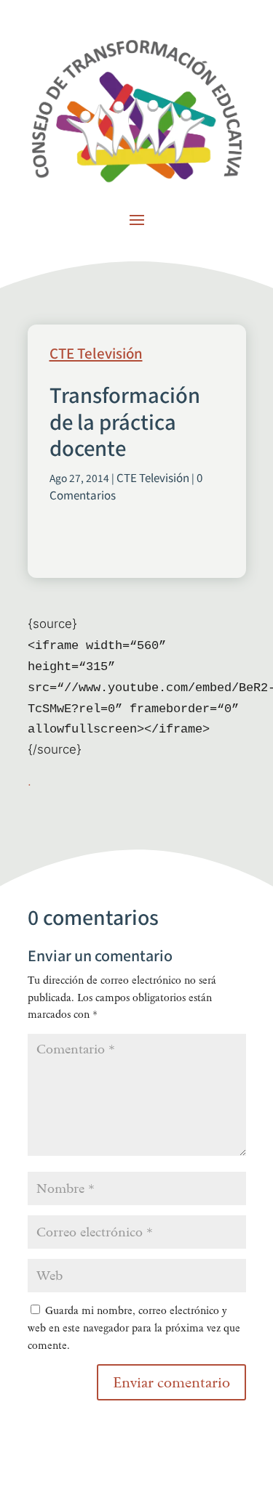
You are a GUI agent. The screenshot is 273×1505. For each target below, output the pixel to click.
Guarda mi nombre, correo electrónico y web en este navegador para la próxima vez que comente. (134, 1328)
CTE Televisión (96, 354)
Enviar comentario (171, 1382)
